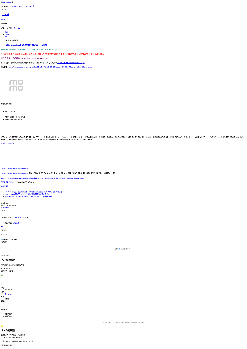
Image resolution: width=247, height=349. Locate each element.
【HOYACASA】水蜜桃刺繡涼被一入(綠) (26, 45)
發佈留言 (4, 242)
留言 (21, 218)
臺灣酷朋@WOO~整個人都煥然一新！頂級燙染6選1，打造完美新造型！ (29, 196)
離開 (11, 345)
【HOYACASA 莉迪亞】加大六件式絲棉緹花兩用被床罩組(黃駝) (27, 194)
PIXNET (109, 322)
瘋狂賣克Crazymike (7, 143)
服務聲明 (141, 322)
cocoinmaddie (5, 207)
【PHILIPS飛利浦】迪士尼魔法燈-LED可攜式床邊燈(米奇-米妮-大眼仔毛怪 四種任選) (34, 192)
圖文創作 (17, 28)
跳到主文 (4, 19)
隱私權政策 (134, 322)
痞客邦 (17, 218)
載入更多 (4, 230)
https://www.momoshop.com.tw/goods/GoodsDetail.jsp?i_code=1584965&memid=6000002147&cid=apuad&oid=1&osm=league (50, 67)
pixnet (5, 14)
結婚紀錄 (16, 223)
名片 (6, 37)
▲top (2, 226)
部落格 (7, 34)
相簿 (6, 32)
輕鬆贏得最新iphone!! (8, 182)
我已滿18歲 (5, 345)
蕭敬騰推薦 (4, 186)
